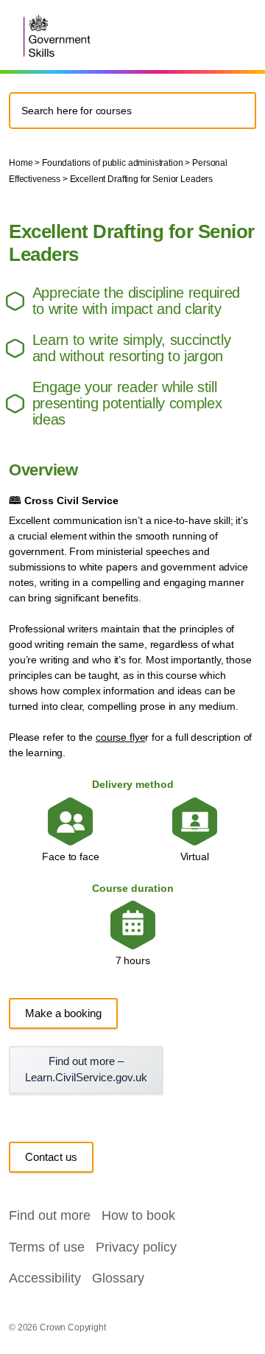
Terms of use (47, 1247)
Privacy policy (136, 1247)
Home (20, 163)
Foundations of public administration (112, 163)
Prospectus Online (238, 31)
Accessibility (45, 1278)
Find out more (50, 1215)
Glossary (118, 1278)
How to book (138, 1215)
